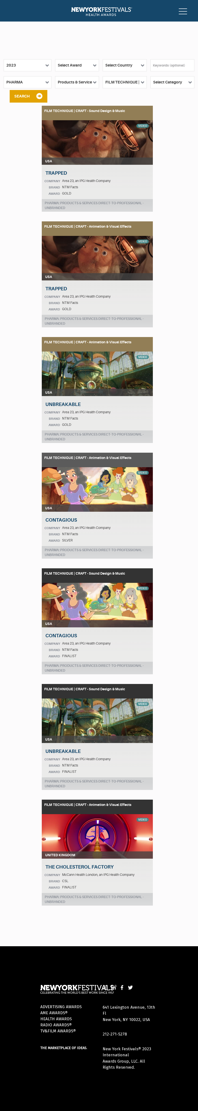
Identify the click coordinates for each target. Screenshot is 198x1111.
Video (142, 126)
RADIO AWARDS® (56, 1025)
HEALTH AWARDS (56, 1018)
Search (22, 96)
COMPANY (52, 181)
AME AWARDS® (54, 1012)
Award (54, 193)
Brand (54, 187)
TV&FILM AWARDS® (58, 1031)
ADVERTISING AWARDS (61, 1006)
